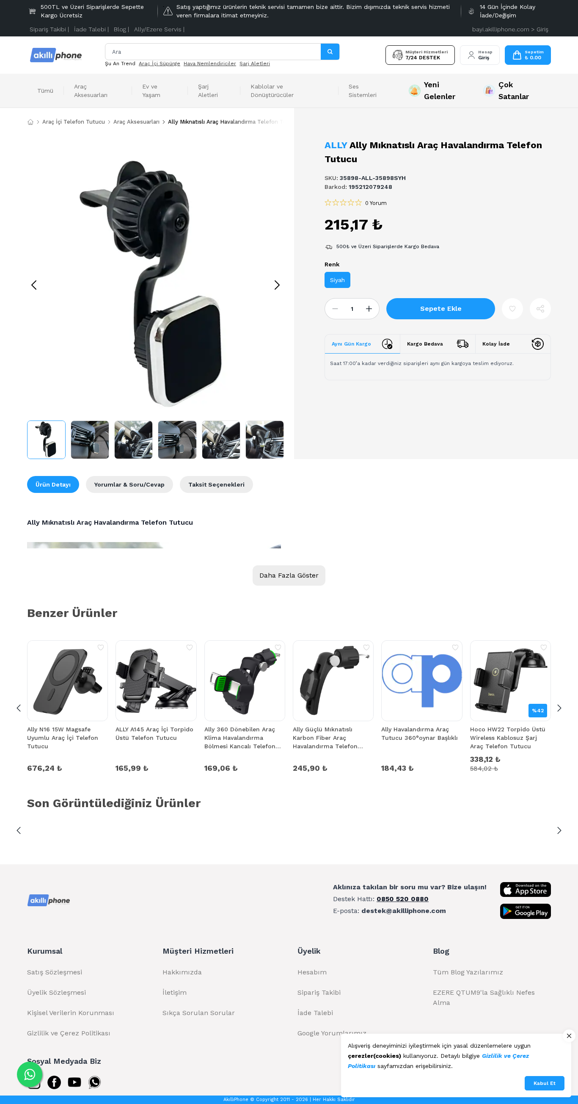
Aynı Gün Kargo (351, 344)
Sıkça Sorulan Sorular (198, 1013)
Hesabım (312, 972)
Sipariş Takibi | (49, 29)
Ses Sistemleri (363, 90)
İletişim (174, 992)
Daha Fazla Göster (289, 575)
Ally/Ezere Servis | (159, 29)
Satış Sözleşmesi (54, 972)
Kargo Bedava (425, 344)
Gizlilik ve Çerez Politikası (68, 1033)
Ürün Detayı (53, 484)
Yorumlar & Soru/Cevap (129, 484)
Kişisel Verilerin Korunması (70, 1013)
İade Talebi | (91, 29)
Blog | (121, 29)
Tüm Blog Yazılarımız (468, 972)
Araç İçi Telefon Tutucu (73, 122)
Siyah (337, 280)
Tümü (45, 90)
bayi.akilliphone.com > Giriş (510, 29)
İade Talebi (315, 1013)
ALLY (336, 145)
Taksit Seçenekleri (216, 484)
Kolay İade (496, 344)
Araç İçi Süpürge (159, 63)
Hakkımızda (182, 972)
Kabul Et (545, 1083)
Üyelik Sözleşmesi (56, 992)
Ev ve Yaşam (151, 90)
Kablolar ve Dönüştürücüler (272, 90)
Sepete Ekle (441, 308)
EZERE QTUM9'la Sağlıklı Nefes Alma (484, 997)
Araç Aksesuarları (90, 90)
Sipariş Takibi (319, 992)
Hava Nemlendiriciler (210, 63)
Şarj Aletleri (254, 63)
